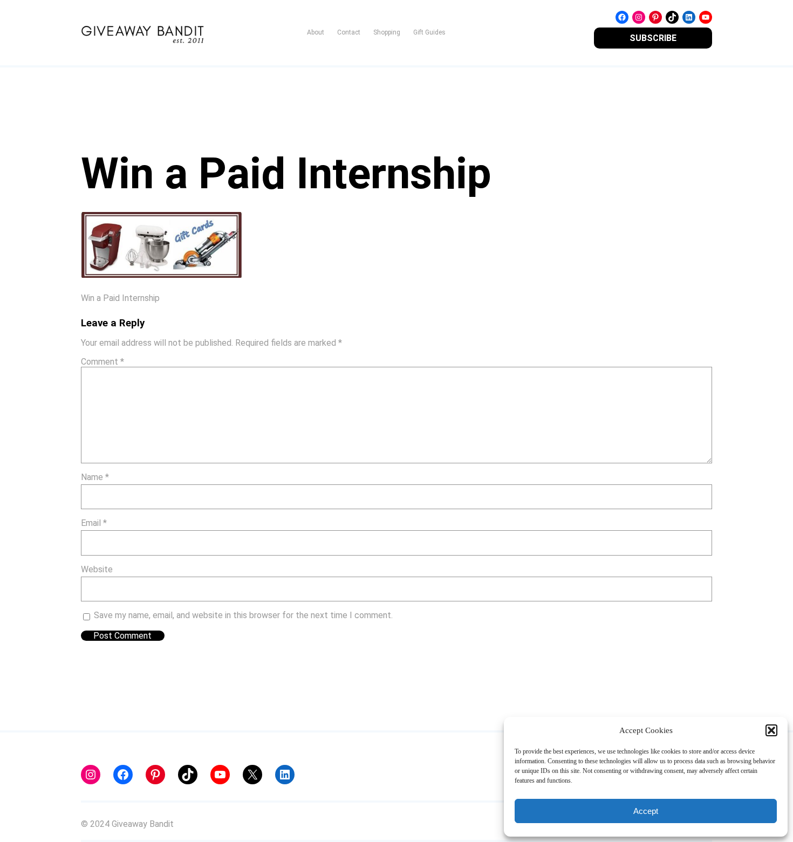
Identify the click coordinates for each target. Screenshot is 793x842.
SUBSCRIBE (653, 38)
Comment (102, 362)
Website (97, 569)
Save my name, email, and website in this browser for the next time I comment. (243, 615)
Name (95, 477)
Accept (645, 811)
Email (94, 523)
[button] (771, 730)
